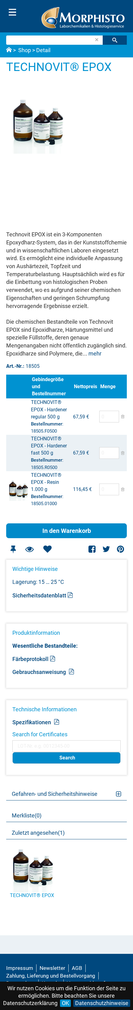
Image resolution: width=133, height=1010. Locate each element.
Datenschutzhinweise (101, 1003)
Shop (24, 50)
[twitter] (106, 549)
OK (65, 1003)
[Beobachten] (29, 549)
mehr (94, 353)
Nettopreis (85, 386)
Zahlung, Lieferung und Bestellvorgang (50, 976)
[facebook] (92, 549)
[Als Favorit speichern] (47, 549)
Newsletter (52, 968)
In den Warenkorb (66, 530)
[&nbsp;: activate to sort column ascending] (18, 386)
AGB (77, 968)
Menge (108, 386)
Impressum (19, 968)
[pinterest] (120, 549)
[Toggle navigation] (12, 12)
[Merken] (13, 549)
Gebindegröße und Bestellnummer (49, 386)
